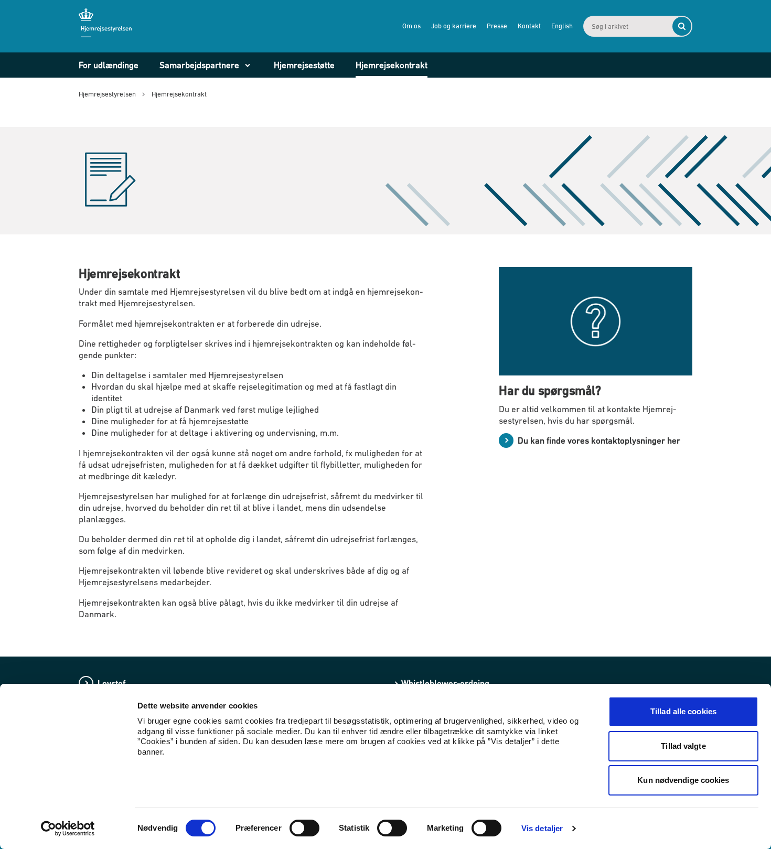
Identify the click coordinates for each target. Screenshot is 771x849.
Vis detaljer (542, 828)
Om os (411, 26)
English (562, 26)
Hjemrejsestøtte (304, 65)
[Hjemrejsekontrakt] (123, 179)
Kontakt (529, 26)
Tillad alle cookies (683, 711)
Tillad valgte (683, 745)
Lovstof (111, 683)
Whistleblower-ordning (445, 683)
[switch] (304, 828)
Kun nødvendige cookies (683, 780)
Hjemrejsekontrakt (391, 65)
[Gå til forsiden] (115, 26)
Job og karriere (453, 26)
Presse (497, 26)
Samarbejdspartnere (199, 65)
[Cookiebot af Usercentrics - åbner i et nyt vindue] (68, 828)
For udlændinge (108, 65)
